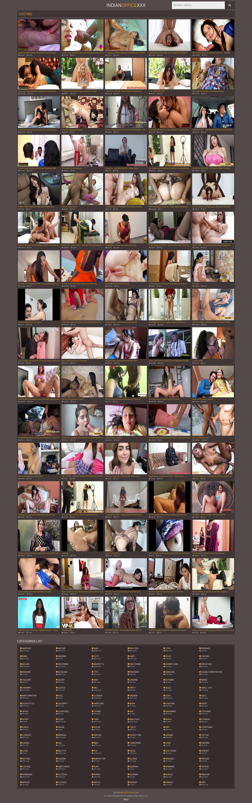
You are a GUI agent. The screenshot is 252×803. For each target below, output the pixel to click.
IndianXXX (126, 5)
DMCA (126, 799)
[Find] (230, 5)
